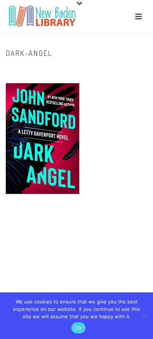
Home (54, 68)
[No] (143, 315)
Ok (78, 328)
